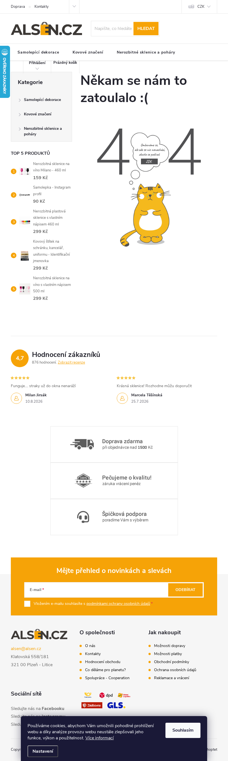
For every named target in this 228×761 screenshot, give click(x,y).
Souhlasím (183, 730)
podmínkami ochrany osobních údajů (118, 603)
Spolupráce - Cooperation (107, 678)
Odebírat (185, 589)
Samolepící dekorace (42, 99)
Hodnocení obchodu (102, 662)
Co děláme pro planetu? (105, 670)
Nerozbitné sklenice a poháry (43, 131)
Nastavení (43, 751)
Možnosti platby (168, 654)
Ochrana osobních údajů (175, 670)
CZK (200, 6)
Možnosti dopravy (169, 646)
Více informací (99, 738)
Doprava (18, 6)
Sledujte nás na (37, 709)
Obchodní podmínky (171, 662)
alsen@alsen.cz (26, 649)
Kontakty (41, 6)
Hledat (146, 29)
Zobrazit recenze (71, 362)
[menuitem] (38, 52)
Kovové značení (37, 114)
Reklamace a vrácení (171, 678)
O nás (90, 646)
